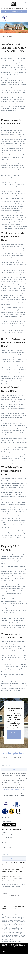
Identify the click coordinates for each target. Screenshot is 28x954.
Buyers (4, 840)
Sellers (4, 842)
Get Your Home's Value (8, 845)
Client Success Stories (8, 834)
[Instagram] (8, 818)
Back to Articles (8, 36)
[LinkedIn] (5, 818)
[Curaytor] (9, 826)
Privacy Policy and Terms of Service (14, 789)
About (4, 832)
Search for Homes (7, 837)
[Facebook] (2, 818)
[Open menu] (26, 18)
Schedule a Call (6, 847)
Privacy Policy (14, 898)
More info (4, 947)
